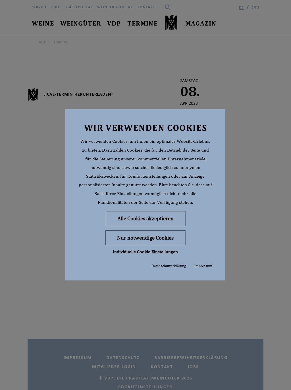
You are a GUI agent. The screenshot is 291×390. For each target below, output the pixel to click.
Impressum (203, 266)
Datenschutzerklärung (168, 266)
